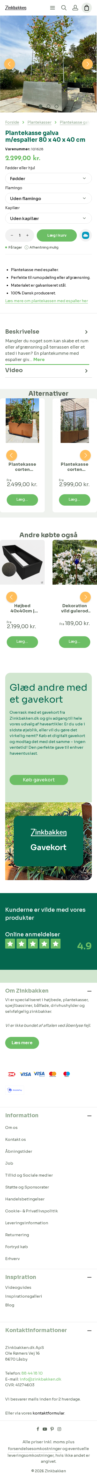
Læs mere (22, 1042)
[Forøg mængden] (27, 235)
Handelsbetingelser (24, 1199)
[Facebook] (38, 1430)
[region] (48, 64)
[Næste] (87, 64)
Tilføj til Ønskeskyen (85, 235)
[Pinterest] (52, 1430)
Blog (9, 1305)
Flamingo (13, 187)
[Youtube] (45, 1430)
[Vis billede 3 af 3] (56, 106)
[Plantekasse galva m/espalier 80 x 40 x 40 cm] (48, 64)
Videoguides (18, 1287)
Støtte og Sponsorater (27, 1187)
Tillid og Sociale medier (29, 1175)
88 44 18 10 (32, 1373)
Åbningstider (18, 1151)
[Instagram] (59, 1430)
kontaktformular (48, 1413)
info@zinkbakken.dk (40, 1379)
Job (9, 1163)
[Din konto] (75, 8)
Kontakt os (15, 1139)
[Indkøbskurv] (86, 8)
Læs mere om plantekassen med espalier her (46, 301)
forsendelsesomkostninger (35, 1448)
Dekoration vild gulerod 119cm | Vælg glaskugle (75, 608)
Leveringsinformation (26, 1222)
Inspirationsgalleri (23, 1296)
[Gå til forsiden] (15, 8)
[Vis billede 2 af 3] (48, 106)
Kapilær (12, 207)
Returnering (17, 1234)
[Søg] (64, 8)
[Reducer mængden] (12, 235)
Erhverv (12, 1258)
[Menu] (52, 8)
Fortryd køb (16, 1246)
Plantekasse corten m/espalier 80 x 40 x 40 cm (22, 467)
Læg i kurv (56, 235)
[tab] (47, 345)
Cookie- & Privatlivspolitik (31, 1210)
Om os (11, 1127)
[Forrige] (9, 64)
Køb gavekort (39, 780)
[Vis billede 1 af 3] (40, 106)
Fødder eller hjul (20, 167)
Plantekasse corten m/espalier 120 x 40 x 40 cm (75, 467)
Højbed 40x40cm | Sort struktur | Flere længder (22, 608)
